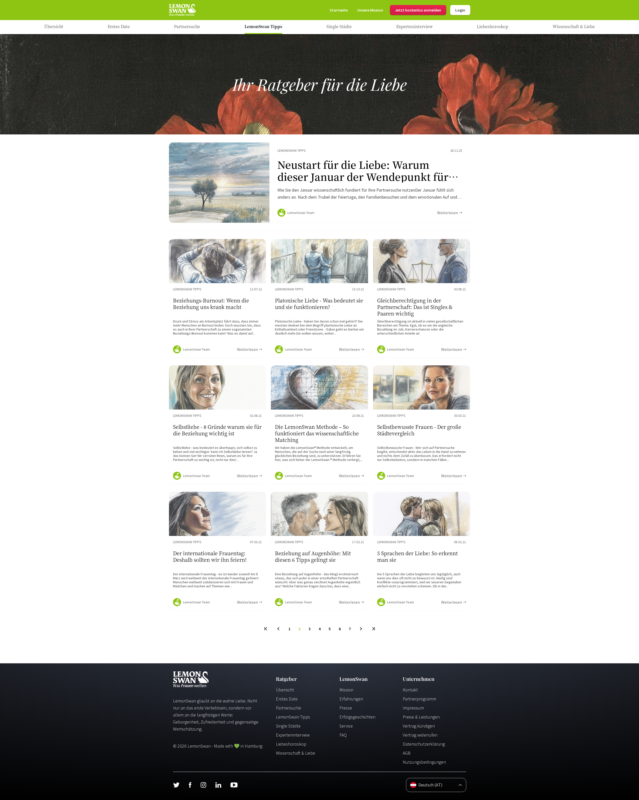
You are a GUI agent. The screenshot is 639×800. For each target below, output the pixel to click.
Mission (346, 690)
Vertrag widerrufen (420, 735)
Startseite (339, 10)
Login (460, 10)
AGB (407, 753)
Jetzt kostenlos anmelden (418, 10)
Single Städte (288, 726)
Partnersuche (288, 708)
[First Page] (266, 629)
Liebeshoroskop (291, 744)
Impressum (413, 708)
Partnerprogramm (419, 699)
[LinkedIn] (218, 785)
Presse (345, 708)
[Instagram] (203, 785)
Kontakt (410, 690)
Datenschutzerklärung (424, 744)
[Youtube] (234, 784)
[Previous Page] (278, 629)
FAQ (343, 735)
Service (346, 726)
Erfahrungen (351, 699)
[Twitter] (176, 784)
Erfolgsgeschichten (357, 717)
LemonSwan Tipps (293, 717)
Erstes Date (287, 699)
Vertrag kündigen (419, 726)
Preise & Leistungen (421, 717)
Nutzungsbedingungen (424, 762)
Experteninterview (293, 735)
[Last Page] (373, 629)
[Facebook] (190, 785)
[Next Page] (361, 629)
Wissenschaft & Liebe (295, 753)
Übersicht (285, 690)
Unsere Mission (370, 10)
